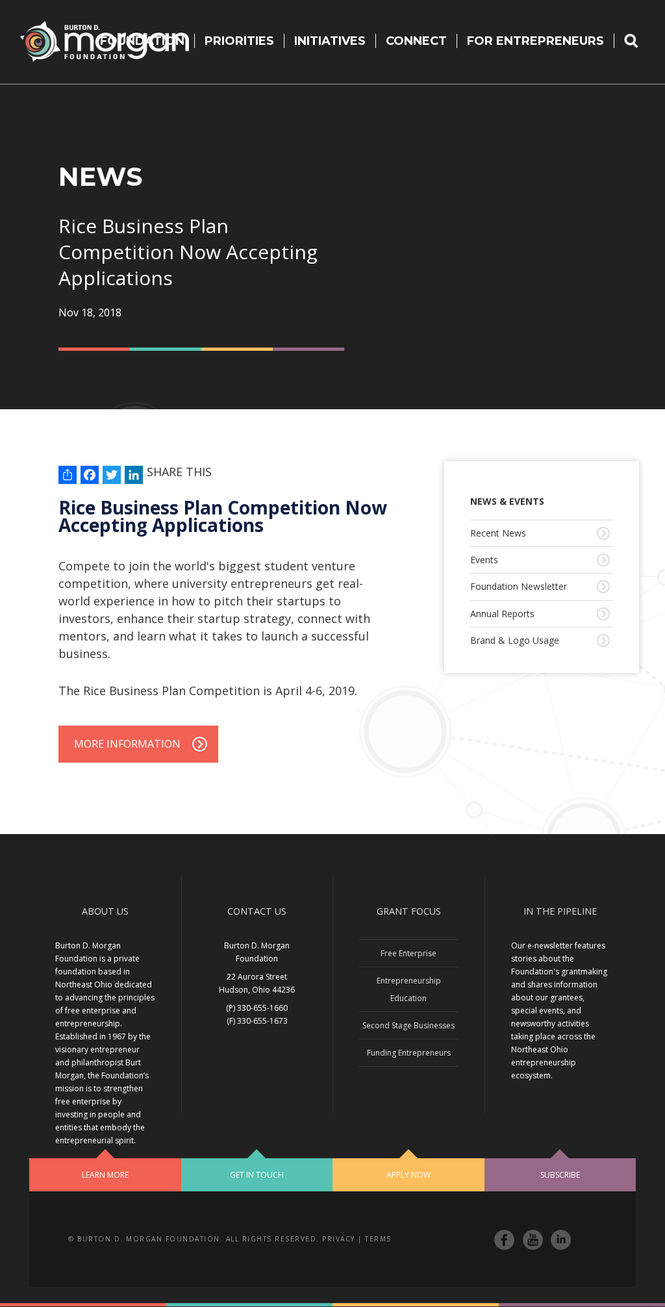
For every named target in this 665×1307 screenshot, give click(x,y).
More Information (127, 744)
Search (639, 41)
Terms (378, 1238)
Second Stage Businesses (408, 1025)
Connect (416, 41)
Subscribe (560, 1174)
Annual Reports (502, 613)
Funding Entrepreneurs (409, 1052)
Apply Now (408, 1174)
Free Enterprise (408, 953)
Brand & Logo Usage (514, 640)
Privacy (338, 1238)
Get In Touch (257, 1174)
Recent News (498, 533)
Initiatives (330, 41)
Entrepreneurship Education (409, 989)
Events (484, 559)
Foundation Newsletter (518, 586)
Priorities (239, 41)
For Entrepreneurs (535, 41)
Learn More (105, 1174)
